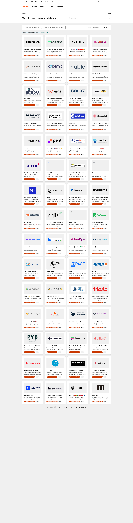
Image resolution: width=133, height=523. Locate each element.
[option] (32, 27)
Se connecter (100, 1)
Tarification (52, 6)
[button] (109, 13)
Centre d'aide (35, 1)
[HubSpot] (25, 6)
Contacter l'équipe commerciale (47, 1)
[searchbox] (90, 18)
